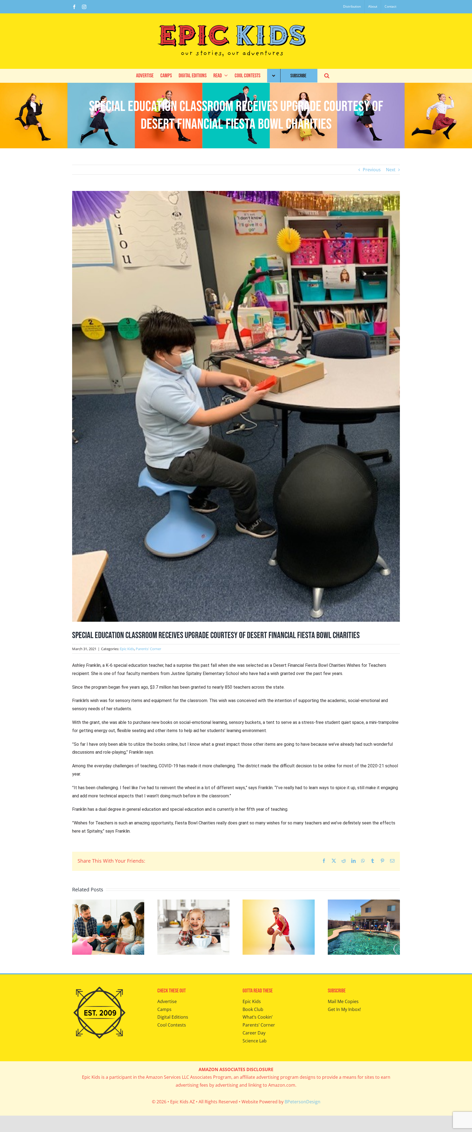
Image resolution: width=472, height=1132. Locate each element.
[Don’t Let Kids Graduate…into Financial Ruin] (108, 903)
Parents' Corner (148, 648)
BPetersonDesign (302, 1102)
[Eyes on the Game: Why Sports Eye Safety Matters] (279, 903)
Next (391, 170)
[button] (326, 75)
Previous (372, 170)
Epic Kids (127, 648)
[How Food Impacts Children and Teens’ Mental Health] (193, 903)
